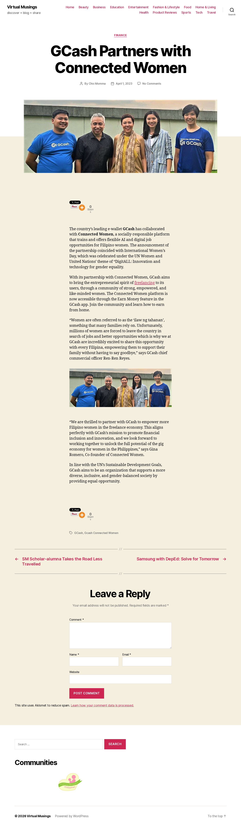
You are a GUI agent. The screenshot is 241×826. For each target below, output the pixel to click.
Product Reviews (165, 12)
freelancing (144, 282)
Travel (211, 12)
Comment (76, 619)
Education (117, 7)
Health (143, 12)
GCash (78, 533)
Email (126, 654)
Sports (186, 12)
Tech (199, 12)
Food (187, 7)
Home (70, 7)
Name (74, 654)
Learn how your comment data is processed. (102, 705)
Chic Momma (97, 83)
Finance (120, 35)
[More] (82, 207)
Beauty (84, 7)
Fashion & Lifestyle (166, 7)
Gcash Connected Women (101, 533)
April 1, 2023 (124, 83)
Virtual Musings (22, 7)
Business (99, 7)
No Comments (151, 83)
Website (74, 672)
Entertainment (138, 7)
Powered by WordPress (72, 816)
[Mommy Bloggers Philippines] (70, 782)
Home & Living (205, 7)
